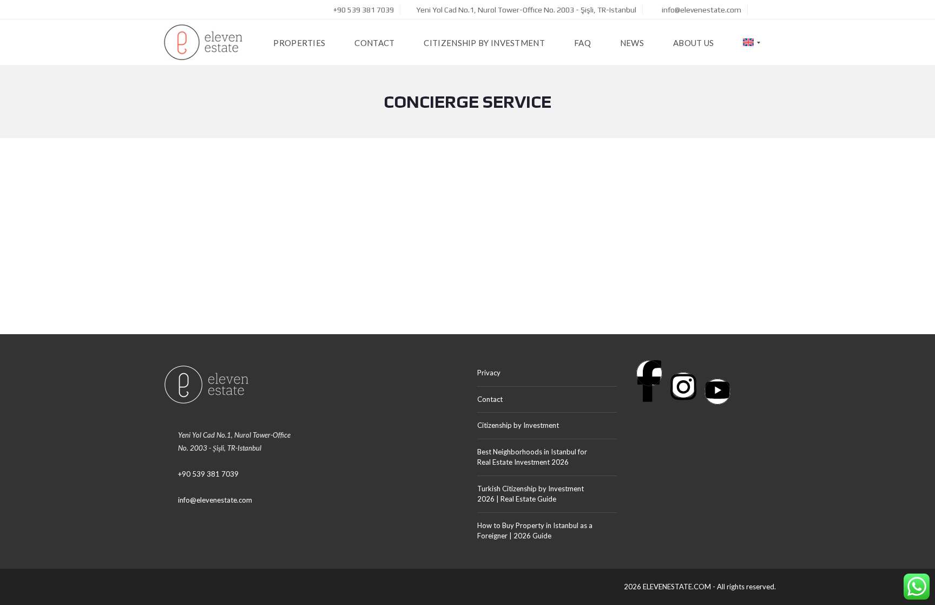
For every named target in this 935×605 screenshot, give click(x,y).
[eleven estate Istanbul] (203, 42)
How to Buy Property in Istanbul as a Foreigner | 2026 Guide (534, 531)
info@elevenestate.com (700, 9)
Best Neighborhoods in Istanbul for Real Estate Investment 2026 (532, 457)
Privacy (489, 372)
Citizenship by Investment (518, 425)
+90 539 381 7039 (363, 9)
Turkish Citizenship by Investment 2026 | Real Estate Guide (530, 494)
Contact (490, 399)
